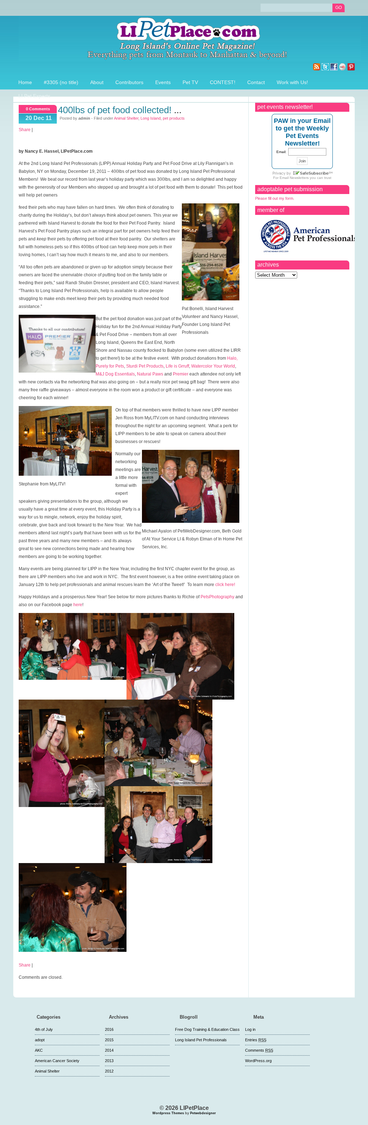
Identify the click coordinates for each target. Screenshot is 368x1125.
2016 (109, 1029)
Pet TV (190, 82)
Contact (256, 82)
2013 (109, 1061)
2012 (109, 1071)
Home (25, 82)
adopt (40, 1040)
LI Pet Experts (34, 96)
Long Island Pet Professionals (201, 1040)
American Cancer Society (57, 1061)
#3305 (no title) (61, 82)
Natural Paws (150, 374)
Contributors (129, 82)
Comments (259, 1050)
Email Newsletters (294, 178)
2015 (109, 1040)
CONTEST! (222, 82)
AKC (39, 1050)
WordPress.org (258, 1061)
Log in (250, 1029)
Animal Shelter (126, 118)
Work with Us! (292, 82)
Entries (255, 1040)
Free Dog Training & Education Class (207, 1029)
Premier (180, 374)
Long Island (151, 118)
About (97, 82)
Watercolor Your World (213, 366)
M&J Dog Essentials (115, 374)
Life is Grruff (177, 366)
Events (163, 82)
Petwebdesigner (203, 1113)
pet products (174, 118)
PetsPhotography (217, 596)
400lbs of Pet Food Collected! (114, 110)
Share (25, 129)
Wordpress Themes (168, 1113)
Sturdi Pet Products (145, 366)
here (77, 604)
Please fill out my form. (274, 198)
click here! (224, 584)
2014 (109, 1050)
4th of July (44, 1029)
